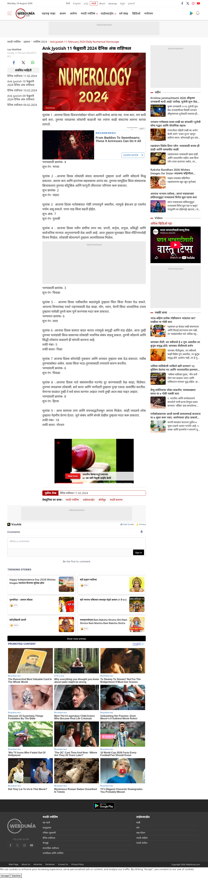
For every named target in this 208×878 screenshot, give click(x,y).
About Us (26, 864)
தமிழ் (86, 3)
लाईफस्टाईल (107, 13)
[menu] (10, 13)
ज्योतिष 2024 (40, 41)
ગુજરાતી (131, 3)
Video (159, 218)
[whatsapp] (32, 62)
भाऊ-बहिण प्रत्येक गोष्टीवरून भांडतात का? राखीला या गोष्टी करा (172, 320)
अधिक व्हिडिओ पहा (161, 223)
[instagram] (193, 3)
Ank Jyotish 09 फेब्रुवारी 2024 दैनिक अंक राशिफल (20, 97)
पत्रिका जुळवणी (49, 832)
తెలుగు (102, 3)
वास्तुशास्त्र (47, 827)
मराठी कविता (141, 842)
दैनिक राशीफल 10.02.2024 (22, 90)
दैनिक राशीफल (49, 837)
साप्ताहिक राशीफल (51, 848)
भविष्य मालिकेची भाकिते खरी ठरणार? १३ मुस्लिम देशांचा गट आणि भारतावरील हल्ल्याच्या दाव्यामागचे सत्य (175, 367)
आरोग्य (73, 13)
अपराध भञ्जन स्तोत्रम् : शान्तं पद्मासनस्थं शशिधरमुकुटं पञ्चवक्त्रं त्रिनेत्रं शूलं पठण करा (173, 195)
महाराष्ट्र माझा (48, 13)
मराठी (94, 3)
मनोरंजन (148, 13)
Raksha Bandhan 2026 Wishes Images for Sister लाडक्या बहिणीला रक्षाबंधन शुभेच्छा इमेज (171, 171)
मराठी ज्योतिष (88, 13)
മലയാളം (112, 3)
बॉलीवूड (102, 499)
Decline (16, 875)
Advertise (37, 864)
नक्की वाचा (161, 312)
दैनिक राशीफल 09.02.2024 (22, 104)
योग (137, 827)
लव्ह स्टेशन (140, 832)
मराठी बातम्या (116, 499)
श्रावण (63, 13)
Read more (73, 477)
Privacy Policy (77, 864)
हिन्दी (68, 3)
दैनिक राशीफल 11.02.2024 (22, 76)
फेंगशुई (45, 842)
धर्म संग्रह (123, 13)
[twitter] (187, 3)
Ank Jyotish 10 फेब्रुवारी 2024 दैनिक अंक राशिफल (20, 82)
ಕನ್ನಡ (122, 3)
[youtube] (198, 3)
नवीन (157, 92)
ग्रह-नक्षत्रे (46, 822)
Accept (5, 875)
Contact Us (63, 864)
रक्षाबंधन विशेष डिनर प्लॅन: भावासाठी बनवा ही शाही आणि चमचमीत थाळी (174, 147)
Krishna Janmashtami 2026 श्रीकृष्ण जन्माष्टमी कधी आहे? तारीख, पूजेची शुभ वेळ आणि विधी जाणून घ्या (173, 99)
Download (50, 107)
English (77, 3)
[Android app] (104, 805)
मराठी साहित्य (142, 837)
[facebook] (182, 3)
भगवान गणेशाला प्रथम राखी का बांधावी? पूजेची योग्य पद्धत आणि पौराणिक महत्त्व (175, 123)
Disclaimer (50, 864)
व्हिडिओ (136, 13)
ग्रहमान (27, 41)
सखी (138, 822)
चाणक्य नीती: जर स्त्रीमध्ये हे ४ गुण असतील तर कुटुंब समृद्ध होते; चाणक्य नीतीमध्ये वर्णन (175, 343)
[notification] (198, 13)
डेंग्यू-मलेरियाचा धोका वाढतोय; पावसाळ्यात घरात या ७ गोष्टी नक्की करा (173, 391)
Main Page (13, 864)
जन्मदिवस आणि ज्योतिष (53, 853)
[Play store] (192, 13)
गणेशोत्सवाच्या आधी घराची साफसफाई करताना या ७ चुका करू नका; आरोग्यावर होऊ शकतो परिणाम (175, 415)
